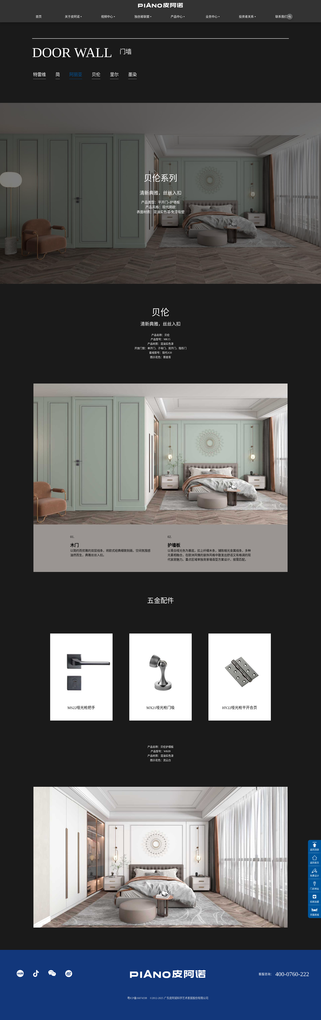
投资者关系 (246, 16)
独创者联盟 (141, 16)
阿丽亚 (75, 74)
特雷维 (39, 74)
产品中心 (177, 16)
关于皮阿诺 (72, 16)
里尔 (114, 74)
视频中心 (107, 16)
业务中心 (212, 16)
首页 (39, 16)
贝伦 (96, 74)
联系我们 (281, 16)
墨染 (132, 74)
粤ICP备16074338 (137, 998)
